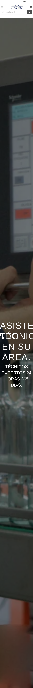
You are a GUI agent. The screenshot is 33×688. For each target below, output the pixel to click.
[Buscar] (29, 12)
